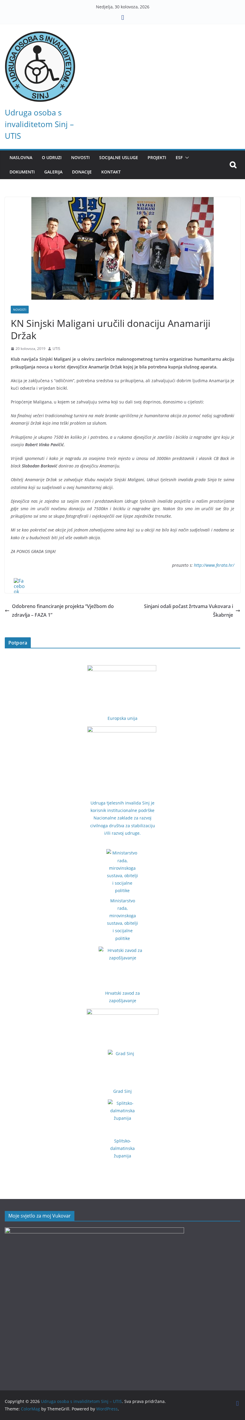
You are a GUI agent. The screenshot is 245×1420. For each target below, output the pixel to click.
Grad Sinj (122, 1091)
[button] (186, 157)
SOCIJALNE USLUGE (118, 157)
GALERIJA (53, 172)
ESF (179, 157)
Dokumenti (22, 172)
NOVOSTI (80, 157)
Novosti (19, 309)
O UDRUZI (52, 157)
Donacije (82, 172)
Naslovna (21, 157)
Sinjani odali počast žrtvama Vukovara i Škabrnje (188, 610)
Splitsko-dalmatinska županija (122, 1148)
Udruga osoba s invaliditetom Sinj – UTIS (39, 124)
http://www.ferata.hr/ (214, 565)
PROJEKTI (157, 157)
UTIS (56, 348)
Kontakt (111, 172)
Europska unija (122, 718)
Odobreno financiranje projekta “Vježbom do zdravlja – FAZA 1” (63, 610)
